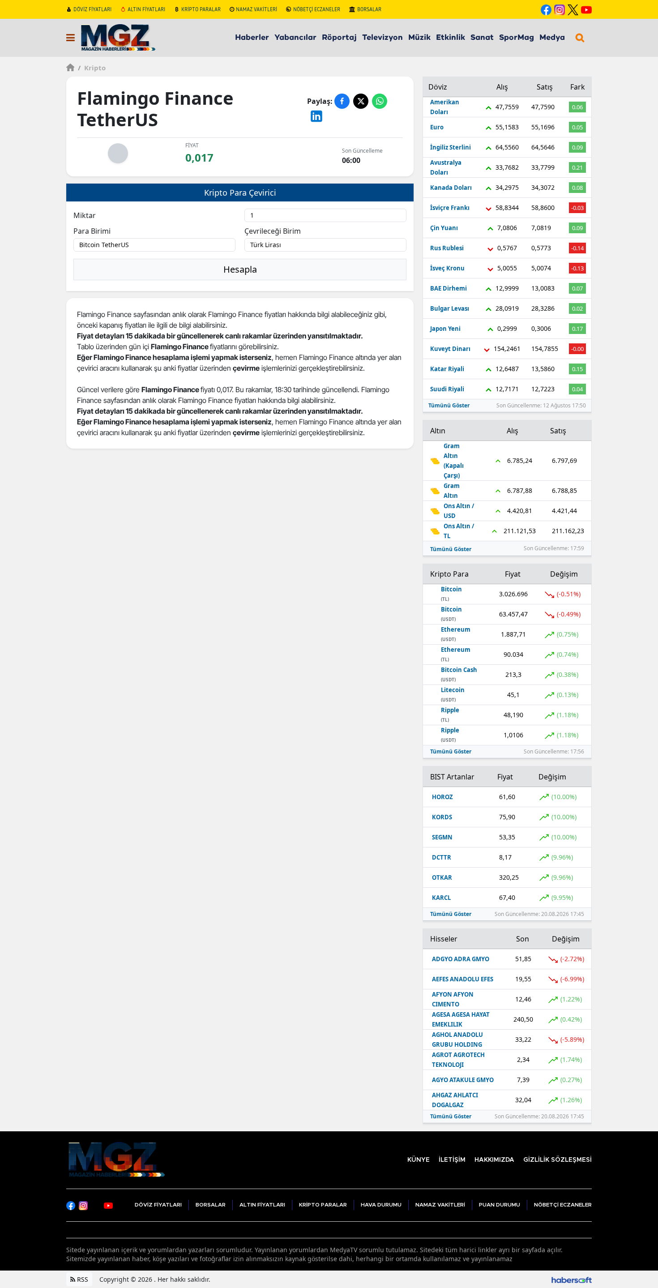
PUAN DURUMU (499, 1204)
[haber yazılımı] (571, 1279)
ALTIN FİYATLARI (146, 9)
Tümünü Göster (449, 405)
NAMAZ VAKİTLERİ (256, 9)
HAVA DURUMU (381, 1204)
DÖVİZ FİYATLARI (92, 9)
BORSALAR (369, 9)
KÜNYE (418, 1160)
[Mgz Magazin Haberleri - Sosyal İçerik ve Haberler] (115, 1159)
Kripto (92, 67)
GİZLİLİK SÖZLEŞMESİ (557, 1160)
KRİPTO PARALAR (201, 9)
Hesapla (240, 269)
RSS (81, 1279)
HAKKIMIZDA (494, 1160)
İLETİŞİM (452, 1160)
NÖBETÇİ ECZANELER (316, 9)
